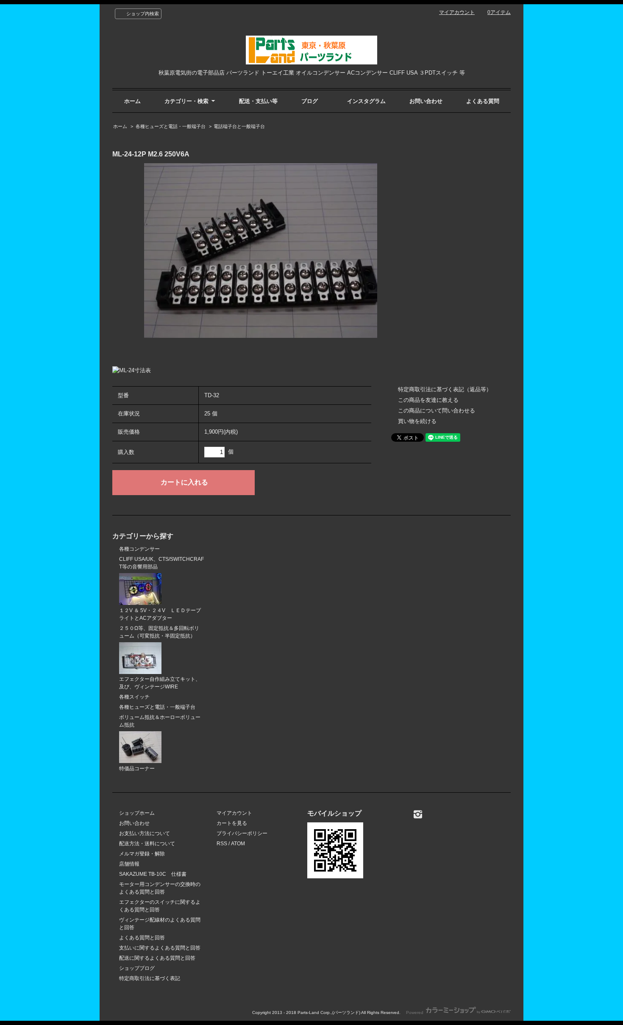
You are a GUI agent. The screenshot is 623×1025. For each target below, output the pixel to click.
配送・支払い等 (258, 101)
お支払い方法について (144, 833)
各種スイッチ (134, 697)
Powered (415, 1012)
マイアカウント (457, 12)
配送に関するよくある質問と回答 (157, 958)
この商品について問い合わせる (436, 410)
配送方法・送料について (147, 844)
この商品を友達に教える (428, 400)
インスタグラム (366, 101)
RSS (222, 844)
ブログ (309, 101)
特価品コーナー (137, 769)
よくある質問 (482, 101)
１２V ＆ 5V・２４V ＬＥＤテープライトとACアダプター (160, 614)
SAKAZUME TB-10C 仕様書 (152, 874)
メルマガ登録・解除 (142, 854)
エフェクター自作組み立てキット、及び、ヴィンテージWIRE (159, 683)
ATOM (238, 844)
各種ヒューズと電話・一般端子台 (171, 126)
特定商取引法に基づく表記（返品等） (445, 389)
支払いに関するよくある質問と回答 (159, 948)
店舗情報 (129, 864)
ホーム (132, 101)
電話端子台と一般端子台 (239, 126)
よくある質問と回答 (142, 938)
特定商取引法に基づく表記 (149, 978)
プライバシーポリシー (242, 833)
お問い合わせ (425, 101)
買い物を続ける (417, 421)
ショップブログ (137, 968)
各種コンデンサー (139, 549)
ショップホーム (137, 813)
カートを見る (232, 823)
